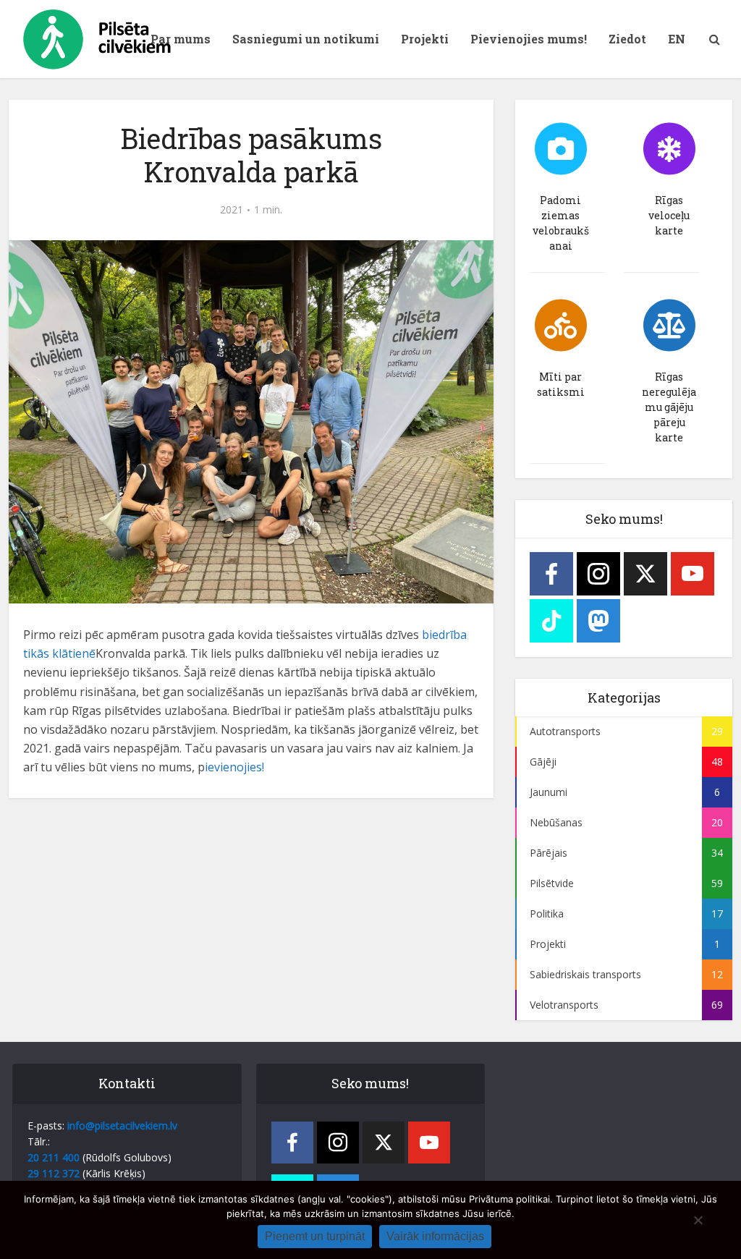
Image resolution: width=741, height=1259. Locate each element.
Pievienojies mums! (528, 38)
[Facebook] (551, 573)
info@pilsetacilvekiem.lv (122, 1125)
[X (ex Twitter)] (645, 573)
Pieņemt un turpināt (315, 1236)
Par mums (181, 38)
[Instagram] (598, 573)
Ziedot (627, 38)
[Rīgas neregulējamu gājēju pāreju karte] (669, 326)
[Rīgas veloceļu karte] (669, 149)
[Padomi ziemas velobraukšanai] (561, 149)
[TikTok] (551, 621)
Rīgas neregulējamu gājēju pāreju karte (669, 407)
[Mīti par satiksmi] (561, 326)
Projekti (425, 38)
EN (676, 38)
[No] (697, 1220)
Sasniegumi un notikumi (305, 38)
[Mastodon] (598, 621)
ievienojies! (234, 767)
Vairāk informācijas (435, 1236)
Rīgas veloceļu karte (669, 215)
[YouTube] (692, 573)
